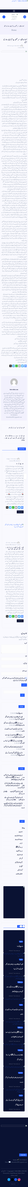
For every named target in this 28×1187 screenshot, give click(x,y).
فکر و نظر (21, 858)
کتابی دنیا (21, 866)
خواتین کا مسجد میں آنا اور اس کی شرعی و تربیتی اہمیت (13, 803)
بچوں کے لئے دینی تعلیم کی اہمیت (16, 791)
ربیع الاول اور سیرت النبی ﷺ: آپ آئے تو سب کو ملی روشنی (14, 742)
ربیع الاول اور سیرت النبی (11, 800)
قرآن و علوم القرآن (19, 862)
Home (14, 30)
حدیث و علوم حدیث (19, 839)
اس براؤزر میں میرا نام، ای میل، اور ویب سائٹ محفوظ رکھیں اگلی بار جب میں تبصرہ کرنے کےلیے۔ (14, 679)
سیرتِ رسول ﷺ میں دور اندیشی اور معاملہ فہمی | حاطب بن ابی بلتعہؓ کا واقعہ (15, 778)
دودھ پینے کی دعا (9, 459)
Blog (23, 828)
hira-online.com (18, 45)
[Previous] (23, 926)
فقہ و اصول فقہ (20, 855)
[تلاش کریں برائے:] (14, 692)
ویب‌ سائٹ (24, 671)
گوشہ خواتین (20, 870)
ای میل (25, 663)
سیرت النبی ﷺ (19, 847)
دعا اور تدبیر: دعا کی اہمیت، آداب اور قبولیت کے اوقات (15, 730)
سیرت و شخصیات (19, 851)
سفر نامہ (21, 843)
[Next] (21, 926)
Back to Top (13, 1184)
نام (26, 656)
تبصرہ (25, 643)
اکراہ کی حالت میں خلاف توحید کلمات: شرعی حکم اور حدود (14, 748)
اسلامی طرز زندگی (8, 542)
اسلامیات (13, 45)
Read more (20, 512)
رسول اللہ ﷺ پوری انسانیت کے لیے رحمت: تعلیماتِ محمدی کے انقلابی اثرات (15, 736)
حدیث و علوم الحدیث (19, 836)
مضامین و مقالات (19, 874)
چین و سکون (19, 544)
